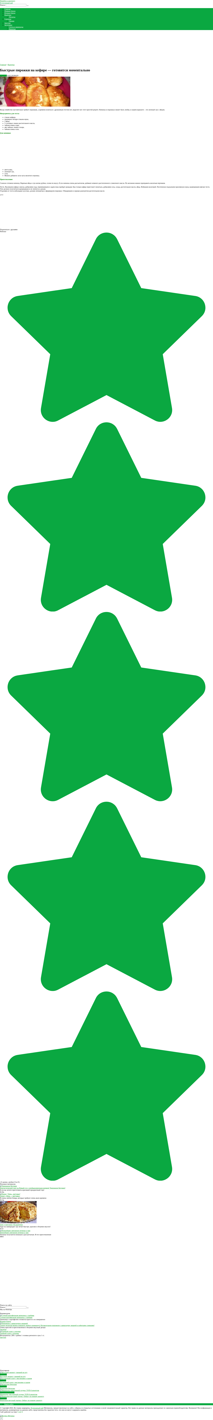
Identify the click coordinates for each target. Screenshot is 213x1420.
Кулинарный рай (6, 3)
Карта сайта (8, 1404)
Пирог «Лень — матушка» (10, 1196)
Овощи (11, 21)
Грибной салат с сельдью (9, 1333)
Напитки (12, 29)
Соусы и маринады (16, 27)
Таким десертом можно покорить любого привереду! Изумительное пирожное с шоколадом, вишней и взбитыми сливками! (47, 1325)
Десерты (12, 17)
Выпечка (7, 15)
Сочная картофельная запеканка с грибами (16, 1317)
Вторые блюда (9, 13)
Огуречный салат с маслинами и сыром (15, 1382)
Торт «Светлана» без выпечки (11, 1225)
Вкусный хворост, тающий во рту (13, 1376)
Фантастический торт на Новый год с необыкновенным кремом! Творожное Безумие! (32, 1188)
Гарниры (7, 19)
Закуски (7, 23)
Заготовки (8, 25)
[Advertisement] (66, 47)
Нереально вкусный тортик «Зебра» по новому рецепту (21, 1400)
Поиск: (3, 5)
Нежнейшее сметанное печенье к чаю (14, 1233)
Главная (7, 9)
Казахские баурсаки (7, 1388)
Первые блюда (9, 11)
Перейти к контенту (7, 1)
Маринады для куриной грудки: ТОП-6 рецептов (18, 1394)
